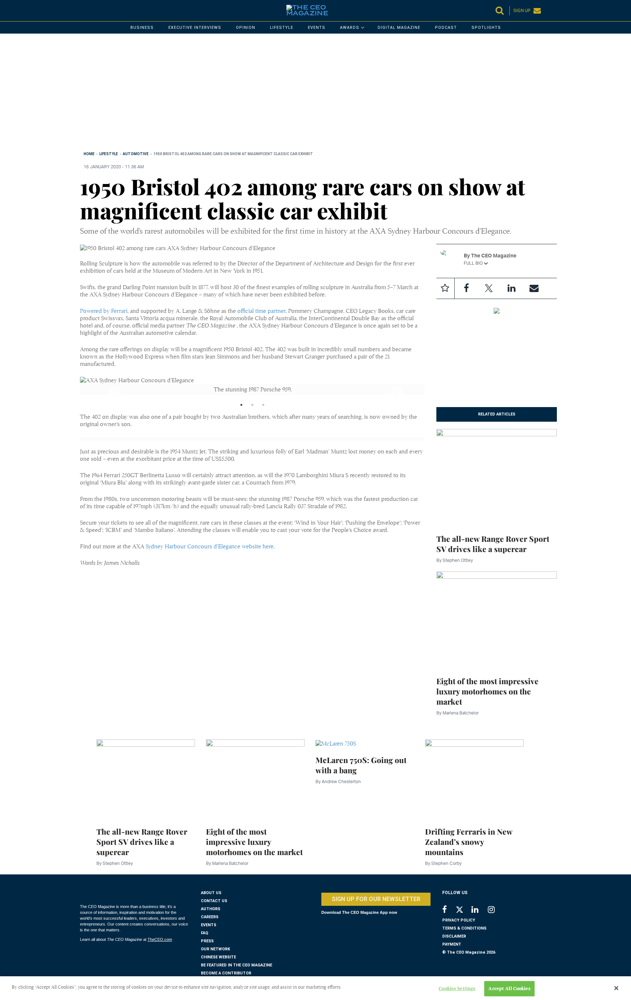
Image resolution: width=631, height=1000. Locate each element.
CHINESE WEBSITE (218, 957)
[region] (299, 93)
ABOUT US (211, 892)
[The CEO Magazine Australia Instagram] (496, 910)
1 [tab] (241, 406)
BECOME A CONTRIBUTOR (226, 973)
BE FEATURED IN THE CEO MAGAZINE (236, 965)
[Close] (616, 988)
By (454, 560)
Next (390, 389)
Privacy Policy (458, 920)
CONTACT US (214, 901)
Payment (451, 944)
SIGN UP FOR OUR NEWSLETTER (376, 899)
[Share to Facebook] (466, 288)
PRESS (207, 941)
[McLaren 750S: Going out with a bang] (336, 743)
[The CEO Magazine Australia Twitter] (463, 910)
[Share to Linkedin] (511, 288)
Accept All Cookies (509, 988)
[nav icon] (83, 10)
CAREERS (209, 917)
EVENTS (208, 925)
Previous (108, 389)
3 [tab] (263, 406)
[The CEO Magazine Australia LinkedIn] (479, 910)
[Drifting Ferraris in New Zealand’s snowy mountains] (474, 778)
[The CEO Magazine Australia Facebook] (448, 910)
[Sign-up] (534, 288)
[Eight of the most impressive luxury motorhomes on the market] (496, 619)
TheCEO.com (160, 939)
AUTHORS (210, 909)
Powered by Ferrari (103, 311)
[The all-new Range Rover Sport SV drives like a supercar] (496, 477)
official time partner (261, 311)
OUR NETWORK (215, 949)
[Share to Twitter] (489, 288)
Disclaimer (454, 936)
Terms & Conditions (464, 928)
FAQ (204, 933)
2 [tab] (252, 406)
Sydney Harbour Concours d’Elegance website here (210, 546)
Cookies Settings (457, 988)
